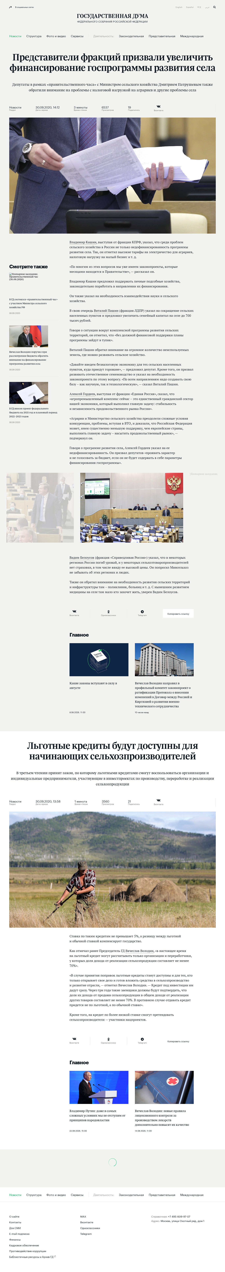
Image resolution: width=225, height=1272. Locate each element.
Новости (15, 107)
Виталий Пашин (106, 310)
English (179, 6)
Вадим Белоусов (82, 557)
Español (190, 6)
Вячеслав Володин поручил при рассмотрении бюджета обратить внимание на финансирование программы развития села (28, 357)
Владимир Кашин (83, 242)
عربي (207, 6)
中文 (199, 6)
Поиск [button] (214, 7)
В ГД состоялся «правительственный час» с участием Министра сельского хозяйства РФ (33, 303)
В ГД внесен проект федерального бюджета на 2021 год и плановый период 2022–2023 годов (33, 412)
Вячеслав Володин (140, 951)
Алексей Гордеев (82, 394)
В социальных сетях (24, 6)
